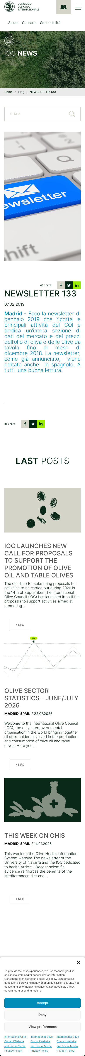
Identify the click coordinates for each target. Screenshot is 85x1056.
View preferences (43, 1027)
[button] (78, 962)
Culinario (29, 22)
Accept (42, 1003)
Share (47, 285)
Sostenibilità (50, 22)
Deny (42, 1015)
